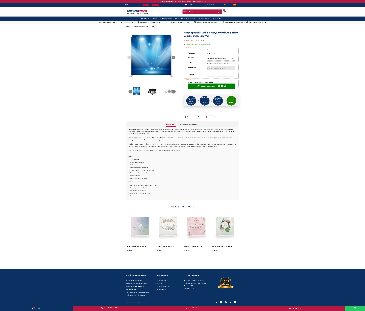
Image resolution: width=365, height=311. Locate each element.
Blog (138, 302)
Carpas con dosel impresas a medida (137, 292)
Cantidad (191, 75)
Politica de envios (160, 280)
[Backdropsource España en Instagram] (230, 302)
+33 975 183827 (210, 5)
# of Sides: (191, 58)
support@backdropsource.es (194, 5)
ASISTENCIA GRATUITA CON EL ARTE (207, 22)
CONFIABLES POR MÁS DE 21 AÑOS (179, 22)
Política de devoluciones (162, 286)
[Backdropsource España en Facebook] (221, 302)
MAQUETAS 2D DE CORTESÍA (257, 22)
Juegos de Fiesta (217, 18)
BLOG (126, 5)
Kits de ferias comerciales (134, 280)
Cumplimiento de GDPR (162, 289)
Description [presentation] (171, 124)
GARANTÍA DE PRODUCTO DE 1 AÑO (151, 22)
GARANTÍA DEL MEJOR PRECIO (233, 22)
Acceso (221, 5)
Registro (227, 5)
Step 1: (188, 47)
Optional (190, 62)
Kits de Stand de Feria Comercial (185, 18)
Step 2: (188, 79)
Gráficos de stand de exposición (136, 295)
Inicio (127, 26)
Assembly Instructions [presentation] (189, 124)
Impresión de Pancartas (148, 18)
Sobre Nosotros (130, 302)
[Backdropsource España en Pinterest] (226, 302)
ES (146, 5)
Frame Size (191, 53)
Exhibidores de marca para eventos (137, 283)
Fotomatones (203, 18)
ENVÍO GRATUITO (128, 22)
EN (155, 5)
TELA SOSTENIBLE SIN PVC (109, 22)
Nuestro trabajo (136, 5)
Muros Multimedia (165, 18)
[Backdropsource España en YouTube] (235, 302)
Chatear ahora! (297, 308)
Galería (144, 302)
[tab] (171, 124)
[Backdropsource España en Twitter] (216, 302)
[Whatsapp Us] (355, 308)
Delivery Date (192, 67)
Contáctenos (159, 283)
